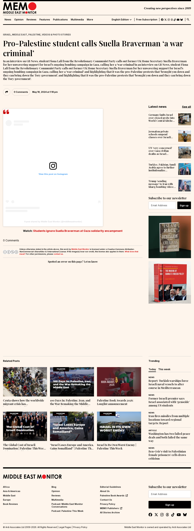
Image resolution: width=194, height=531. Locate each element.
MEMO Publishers (109, 508)
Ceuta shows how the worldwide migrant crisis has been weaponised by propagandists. (23, 402)
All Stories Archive (110, 512)
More (90, 19)
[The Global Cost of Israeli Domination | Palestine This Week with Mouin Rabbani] (25, 426)
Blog (54, 487)
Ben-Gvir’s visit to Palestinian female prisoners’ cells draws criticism (167, 455)
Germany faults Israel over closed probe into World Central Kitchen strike (162, 117)
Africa (6, 487)
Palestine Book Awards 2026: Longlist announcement (115, 402)
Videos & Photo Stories (56, 34)
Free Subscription (146, 19)
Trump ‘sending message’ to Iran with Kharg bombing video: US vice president (161, 184)
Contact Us (106, 499)
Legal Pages (65, 527)
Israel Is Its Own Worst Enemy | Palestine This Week (116, 446)
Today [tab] (152, 369)
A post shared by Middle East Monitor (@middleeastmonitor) (53, 221)
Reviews (31, 19)
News (8, 19)
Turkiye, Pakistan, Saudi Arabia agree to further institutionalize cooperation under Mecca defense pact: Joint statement (162, 167)
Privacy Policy (107, 504)
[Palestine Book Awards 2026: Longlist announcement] (119, 381)
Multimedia (77, 19)
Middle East (19, 34)
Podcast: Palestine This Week (67, 511)
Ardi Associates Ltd (181, 527)
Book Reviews (10, 504)
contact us (58, 254)
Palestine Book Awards (112, 495)
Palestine (34, 34)
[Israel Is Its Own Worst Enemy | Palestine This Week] (119, 426)
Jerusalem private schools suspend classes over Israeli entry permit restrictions (160, 134)
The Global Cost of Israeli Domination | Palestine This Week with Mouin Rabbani (24, 447)
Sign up (184, 205)
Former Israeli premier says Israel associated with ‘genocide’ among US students (169, 402)
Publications (60, 19)
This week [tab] (164, 369)
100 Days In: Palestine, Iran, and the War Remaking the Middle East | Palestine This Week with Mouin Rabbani (70, 402)
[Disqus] (72, 305)
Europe (7, 499)
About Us (105, 491)
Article (153, 430)
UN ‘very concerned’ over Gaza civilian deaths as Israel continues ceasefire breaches (160, 150)
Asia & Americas (11, 491)
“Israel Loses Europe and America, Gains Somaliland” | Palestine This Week (72, 447)
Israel (7, 34)
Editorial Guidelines (110, 487)
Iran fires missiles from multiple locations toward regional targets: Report (169, 419)
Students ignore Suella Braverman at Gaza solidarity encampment (77, 230)
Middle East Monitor (80, 249)
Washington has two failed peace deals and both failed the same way (169, 437)
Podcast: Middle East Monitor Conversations (67, 505)
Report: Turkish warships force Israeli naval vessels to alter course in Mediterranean (168, 384)
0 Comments (21, 92)
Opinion (18, 19)
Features (44, 19)
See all (186, 106)
